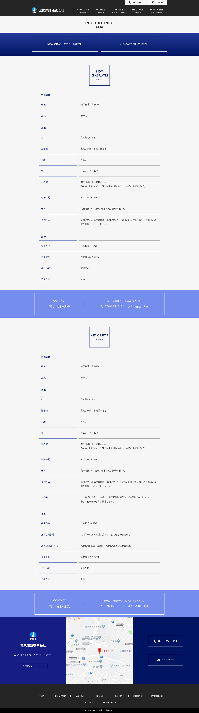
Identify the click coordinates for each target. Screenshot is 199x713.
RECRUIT (119, 696)
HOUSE (99, 696)
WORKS (80, 696)
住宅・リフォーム (118, 11)
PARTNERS (157, 696)
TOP (41, 696)
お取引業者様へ (157, 11)
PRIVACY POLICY (110, 702)
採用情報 (137, 11)
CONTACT (160, 2)
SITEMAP (89, 702)
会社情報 (83, 11)
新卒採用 (65, 44)
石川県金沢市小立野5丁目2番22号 (34, 655)
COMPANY (28, 666)
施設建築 (100, 11)
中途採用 (134, 44)
